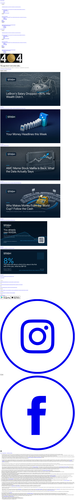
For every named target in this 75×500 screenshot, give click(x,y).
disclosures (10, 492)
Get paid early (5, 19)
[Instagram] (37, 373)
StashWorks (3, 21)
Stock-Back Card (6, 287)
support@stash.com (6, 496)
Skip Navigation (2, 0)
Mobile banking (2, 287)
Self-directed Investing (3, 284)
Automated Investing (8, 284)
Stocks (4, 11)
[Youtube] (1, 451)
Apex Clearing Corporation (39, 489)
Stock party (15, 284)
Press (4, 295)
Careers (3, 295)
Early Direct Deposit (11, 287)
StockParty (4, 27)
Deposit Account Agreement (37, 457)
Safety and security (2, 292)
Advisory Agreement (30, 457)
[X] (1, 375)
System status (12, 292)
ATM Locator (5, 18)
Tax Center (6, 292)
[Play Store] (5, 298)
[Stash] (37, 2)
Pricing (3, 20)
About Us (4, 26)
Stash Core (9, 292)
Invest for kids (5, 35)
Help (14, 292)
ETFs (4, 12)
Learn (2, 45)
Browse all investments (6, 38)
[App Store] (15, 298)
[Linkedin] (2, 375)
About (1, 295)
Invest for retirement (5, 36)
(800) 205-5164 (12, 496)
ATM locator (15, 287)
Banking (4, 43)
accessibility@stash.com (30, 493)
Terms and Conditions (66, 480)
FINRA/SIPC (19, 489)
